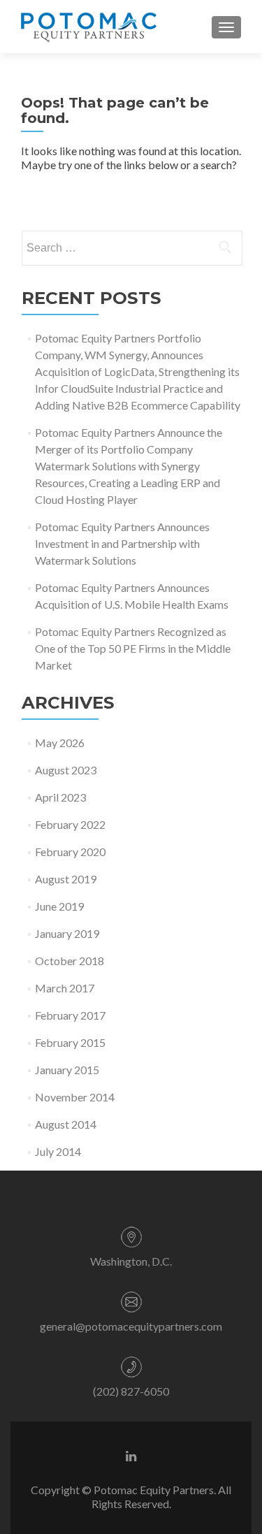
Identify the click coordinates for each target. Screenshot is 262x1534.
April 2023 (60, 797)
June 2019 (59, 906)
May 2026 (60, 742)
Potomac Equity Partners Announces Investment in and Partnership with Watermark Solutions (122, 543)
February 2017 (70, 1015)
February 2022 (70, 824)
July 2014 (58, 1151)
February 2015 (70, 1042)
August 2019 (65, 878)
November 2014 (75, 1097)
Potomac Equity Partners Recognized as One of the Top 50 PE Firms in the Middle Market (133, 648)
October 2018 (69, 960)
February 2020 (70, 851)
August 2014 (65, 1124)
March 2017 (64, 987)
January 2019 (67, 933)
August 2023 (65, 769)
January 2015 (67, 1069)
